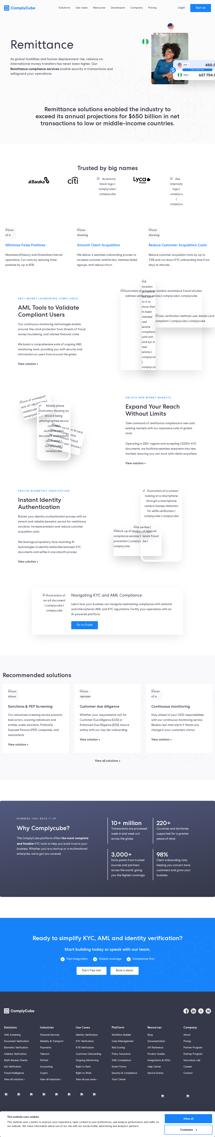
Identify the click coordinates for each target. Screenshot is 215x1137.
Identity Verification (87, 1035)
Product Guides (156, 1054)
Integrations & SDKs (158, 1060)
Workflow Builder (121, 1035)
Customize (186, 1129)
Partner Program (192, 1048)
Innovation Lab (191, 1060)
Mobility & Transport (51, 1041)
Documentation (156, 1041)
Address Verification (15, 1054)
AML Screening (12, 1035)
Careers (187, 1067)
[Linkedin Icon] (193, 1011)
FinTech (44, 1060)
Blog (150, 1035)
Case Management (123, 1041)
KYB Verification (85, 1048)
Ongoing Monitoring (87, 1060)
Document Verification (16, 1041)
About (186, 1035)
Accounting (46, 1067)
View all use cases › (86, 1079)
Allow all (188, 1118)
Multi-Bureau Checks (16, 1060)
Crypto (44, 1073)
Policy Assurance (121, 1054)
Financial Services (49, 1035)
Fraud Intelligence (14, 1073)
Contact (188, 1073)
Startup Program (193, 1054)
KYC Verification (85, 1041)
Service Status (155, 1073)
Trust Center (119, 1079)
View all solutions (106, 761)
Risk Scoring (118, 1048)
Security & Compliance (124, 1073)
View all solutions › (14, 1079)
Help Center (154, 1067)
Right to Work (83, 1073)
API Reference (155, 1048)
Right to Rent (83, 1067)
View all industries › (50, 1079)
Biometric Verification (16, 1048)
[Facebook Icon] (186, 1011)
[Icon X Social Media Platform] (201, 1011)
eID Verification (12, 1067)
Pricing (187, 1041)
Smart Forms (119, 1067)
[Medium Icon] (208, 1011)
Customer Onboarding (88, 1054)
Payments (45, 1048)
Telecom (44, 1054)
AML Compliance (121, 1060)
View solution (27, 364)
